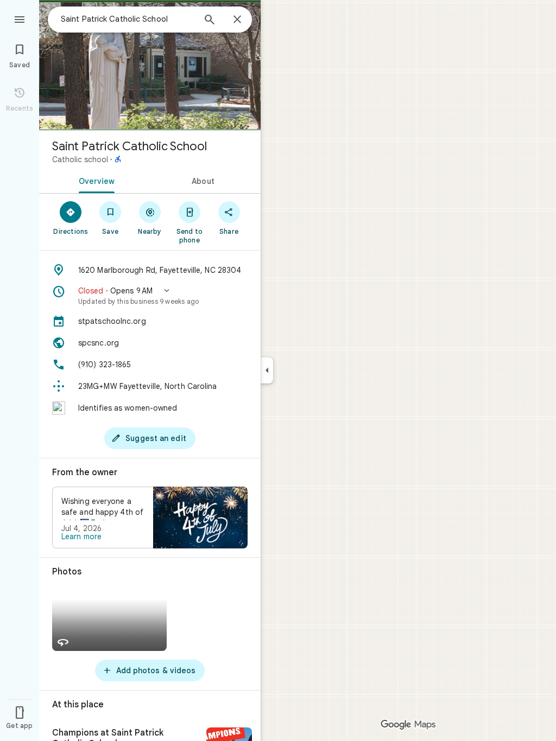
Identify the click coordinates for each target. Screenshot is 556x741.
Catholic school (80, 159)
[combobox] (127, 18)
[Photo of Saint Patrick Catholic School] (150, 65)
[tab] (94, 180)
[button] (150, 295)
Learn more (81, 536)
